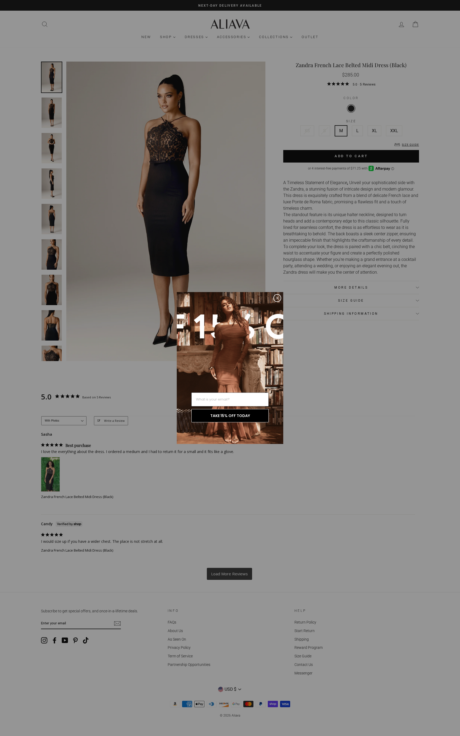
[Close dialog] (277, 298)
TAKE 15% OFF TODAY (230, 415)
